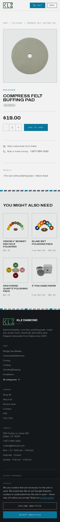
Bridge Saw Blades (12, 351)
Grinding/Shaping (11, 369)
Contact (7, 409)
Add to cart (35, 127)
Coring (6, 360)
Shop (5, 23)
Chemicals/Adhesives (13, 355)
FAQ (5, 413)
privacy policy (47, 497)
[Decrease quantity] (6, 127)
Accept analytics (30, 515)
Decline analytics (29, 506)
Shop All (7, 394)
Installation (8, 374)
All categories (10, 379)
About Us (7, 399)
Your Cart (8, 418)
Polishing (17, 23)
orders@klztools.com (14, 445)
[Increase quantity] (18, 127)
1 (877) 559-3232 (39, 151)
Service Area (9, 404)
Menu (52, 5)
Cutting (7, 365)
